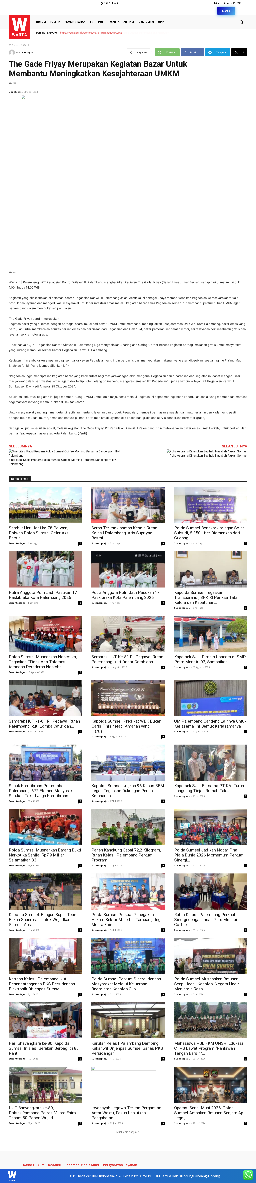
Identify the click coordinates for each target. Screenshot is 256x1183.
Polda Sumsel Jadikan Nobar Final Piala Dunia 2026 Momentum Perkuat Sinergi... (209, 855)
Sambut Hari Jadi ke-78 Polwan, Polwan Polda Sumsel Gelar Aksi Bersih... (39, 533)
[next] (244, 32)
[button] (241, 22)
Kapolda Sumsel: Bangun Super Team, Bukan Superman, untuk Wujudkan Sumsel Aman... (43, 919)
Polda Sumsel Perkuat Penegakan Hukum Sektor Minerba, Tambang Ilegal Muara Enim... (127, 919)
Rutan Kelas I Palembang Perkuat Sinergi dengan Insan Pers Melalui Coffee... (205, 919)
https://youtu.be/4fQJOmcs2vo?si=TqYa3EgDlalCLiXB (91, 32)
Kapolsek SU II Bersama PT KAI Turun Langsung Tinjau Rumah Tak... (209, 788)
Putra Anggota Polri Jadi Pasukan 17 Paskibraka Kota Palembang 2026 (43, 595)
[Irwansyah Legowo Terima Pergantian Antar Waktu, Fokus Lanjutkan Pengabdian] (127, 1085)
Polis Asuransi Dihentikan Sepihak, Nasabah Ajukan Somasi (208, 455)
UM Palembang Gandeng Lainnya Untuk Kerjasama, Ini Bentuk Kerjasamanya (210, 724)
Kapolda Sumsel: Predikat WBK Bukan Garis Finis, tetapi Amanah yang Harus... (126, 726)
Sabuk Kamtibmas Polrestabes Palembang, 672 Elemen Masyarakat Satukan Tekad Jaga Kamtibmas (42, 790)
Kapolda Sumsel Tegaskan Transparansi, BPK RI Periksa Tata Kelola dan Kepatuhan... (205, 597)
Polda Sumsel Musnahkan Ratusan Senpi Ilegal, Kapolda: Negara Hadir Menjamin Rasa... (206, 984)
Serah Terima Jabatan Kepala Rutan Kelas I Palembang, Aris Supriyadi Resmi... (124, 533)
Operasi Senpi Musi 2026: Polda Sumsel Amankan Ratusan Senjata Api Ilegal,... (209, 1112)
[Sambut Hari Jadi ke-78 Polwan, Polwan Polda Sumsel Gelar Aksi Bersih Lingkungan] (45, 505)
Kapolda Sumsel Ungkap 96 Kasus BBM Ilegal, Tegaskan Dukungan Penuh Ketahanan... (127, 790)
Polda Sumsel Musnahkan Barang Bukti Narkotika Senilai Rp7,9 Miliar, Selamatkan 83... (45, 855)
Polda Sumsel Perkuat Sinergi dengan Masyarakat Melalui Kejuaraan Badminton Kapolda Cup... (126, 984)
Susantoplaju (27, 52)
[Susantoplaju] (12, 53)
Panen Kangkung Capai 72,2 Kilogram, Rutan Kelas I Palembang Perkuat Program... (126, 855)
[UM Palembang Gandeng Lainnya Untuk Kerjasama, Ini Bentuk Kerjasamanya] (210, 698)
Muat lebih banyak (126, 1132)
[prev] (238, 32)
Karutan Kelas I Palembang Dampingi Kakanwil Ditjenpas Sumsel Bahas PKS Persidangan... (127, 1048)
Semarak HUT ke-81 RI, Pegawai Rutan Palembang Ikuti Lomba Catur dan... (44, 724)
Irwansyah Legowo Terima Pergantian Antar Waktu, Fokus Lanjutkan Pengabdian (126, 1112)
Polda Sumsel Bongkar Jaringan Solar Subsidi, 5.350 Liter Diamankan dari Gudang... (209, 533)
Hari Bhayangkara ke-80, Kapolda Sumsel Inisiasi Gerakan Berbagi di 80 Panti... (44, 1048)
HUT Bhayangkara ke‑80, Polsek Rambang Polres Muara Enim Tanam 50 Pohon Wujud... (42, 1112)
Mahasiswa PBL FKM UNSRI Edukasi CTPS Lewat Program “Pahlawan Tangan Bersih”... (208, 1048)
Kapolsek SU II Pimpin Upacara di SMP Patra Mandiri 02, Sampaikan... (210, 659)
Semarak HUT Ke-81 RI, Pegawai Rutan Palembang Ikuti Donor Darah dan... (127, 659)
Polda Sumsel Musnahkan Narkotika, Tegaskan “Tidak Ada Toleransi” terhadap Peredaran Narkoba (43, 661)
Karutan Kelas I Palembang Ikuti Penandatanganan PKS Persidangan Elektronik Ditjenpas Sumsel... (42, 984)
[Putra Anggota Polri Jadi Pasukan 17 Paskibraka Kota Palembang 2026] (45, 569)
